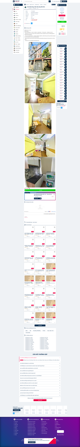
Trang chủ (27, 4)
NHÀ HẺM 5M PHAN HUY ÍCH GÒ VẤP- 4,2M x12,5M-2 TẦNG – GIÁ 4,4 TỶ (40, 233)
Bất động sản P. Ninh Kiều (29, 340)
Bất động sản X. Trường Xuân (30, 348)
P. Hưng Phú (16, 433)
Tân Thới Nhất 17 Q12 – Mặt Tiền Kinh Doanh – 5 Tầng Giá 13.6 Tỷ (39, 295)
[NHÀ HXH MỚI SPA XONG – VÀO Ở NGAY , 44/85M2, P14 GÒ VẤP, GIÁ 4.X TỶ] (29, 229)
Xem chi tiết (36, 198)
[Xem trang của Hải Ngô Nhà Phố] (25, 310)
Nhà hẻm (45, 4)
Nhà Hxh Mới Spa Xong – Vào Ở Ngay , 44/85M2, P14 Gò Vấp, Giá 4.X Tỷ (29, 233)
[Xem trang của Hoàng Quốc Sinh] (25, 236)
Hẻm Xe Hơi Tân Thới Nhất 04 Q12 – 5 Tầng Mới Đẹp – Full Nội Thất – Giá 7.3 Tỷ (39, 270)
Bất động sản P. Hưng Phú (29, 339)
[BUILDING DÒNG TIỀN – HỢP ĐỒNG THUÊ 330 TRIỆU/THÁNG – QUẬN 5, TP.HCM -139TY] (40, 242)
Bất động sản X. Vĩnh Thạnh (44, 348)
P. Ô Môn (15, 434)
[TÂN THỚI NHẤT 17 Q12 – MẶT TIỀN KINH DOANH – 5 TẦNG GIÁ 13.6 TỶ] (40, 291)
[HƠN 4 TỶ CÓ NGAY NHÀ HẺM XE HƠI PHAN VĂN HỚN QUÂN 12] (50, 242)
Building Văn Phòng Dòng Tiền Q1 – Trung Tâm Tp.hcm (39, 258)
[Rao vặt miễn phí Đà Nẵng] (62, 43)
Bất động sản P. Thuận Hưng (45, 343)
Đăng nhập (54, 211)
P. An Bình (15, 423)
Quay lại (54, 4)
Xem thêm (40, 325)
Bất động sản (37, 4)
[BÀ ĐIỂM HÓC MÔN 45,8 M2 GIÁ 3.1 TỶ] (29, 266)
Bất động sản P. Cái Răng (44, 338)
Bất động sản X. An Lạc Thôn (45, 344)
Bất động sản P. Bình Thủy (44, 337)
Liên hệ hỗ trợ (57, 428)
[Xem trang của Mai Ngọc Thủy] (47, 297)
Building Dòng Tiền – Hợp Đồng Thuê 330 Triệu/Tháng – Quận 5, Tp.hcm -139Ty (39, 246)
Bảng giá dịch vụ (57, 424)
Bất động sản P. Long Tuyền (44, 339)
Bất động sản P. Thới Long (44, 342)
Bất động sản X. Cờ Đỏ (29, 345)
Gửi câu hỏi (40, 400)
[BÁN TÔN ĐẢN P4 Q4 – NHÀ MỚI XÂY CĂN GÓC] (40, 315)
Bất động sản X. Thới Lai (29, 347)
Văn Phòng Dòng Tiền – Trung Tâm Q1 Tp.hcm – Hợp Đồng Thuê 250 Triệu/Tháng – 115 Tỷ (29, 258)
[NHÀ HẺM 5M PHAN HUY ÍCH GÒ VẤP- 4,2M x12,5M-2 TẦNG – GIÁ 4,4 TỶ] (40, 229)
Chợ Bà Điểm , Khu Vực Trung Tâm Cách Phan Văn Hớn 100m (50, 258)
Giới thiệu (56, 421)
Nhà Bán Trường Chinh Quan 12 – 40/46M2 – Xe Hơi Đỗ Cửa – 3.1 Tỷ (29, 246)
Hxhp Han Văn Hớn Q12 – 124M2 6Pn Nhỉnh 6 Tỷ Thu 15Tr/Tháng (39, 282)
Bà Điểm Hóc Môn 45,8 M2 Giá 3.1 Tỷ (29, 270)
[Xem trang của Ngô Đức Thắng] (25, 285)
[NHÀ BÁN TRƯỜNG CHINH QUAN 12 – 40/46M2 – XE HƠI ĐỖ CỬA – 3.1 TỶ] (29, 242)
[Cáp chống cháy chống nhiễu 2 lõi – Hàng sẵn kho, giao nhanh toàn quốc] (29, 196)
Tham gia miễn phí (32, 442)
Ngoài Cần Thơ (32, 4)
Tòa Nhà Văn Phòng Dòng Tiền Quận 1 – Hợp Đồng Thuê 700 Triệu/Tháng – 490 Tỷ (50, 270)
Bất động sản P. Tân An (44, 341)
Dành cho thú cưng (44, 431)
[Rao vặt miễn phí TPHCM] (62, 38)
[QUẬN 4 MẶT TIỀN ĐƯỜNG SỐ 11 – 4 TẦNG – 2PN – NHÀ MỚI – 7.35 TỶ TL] (50, 303)
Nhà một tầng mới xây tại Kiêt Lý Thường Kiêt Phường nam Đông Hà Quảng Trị (29, 295)
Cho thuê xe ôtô (44, 421)
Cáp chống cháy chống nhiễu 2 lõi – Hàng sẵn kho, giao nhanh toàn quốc (43, 195)
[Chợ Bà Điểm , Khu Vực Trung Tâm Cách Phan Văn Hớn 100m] (50, 254)
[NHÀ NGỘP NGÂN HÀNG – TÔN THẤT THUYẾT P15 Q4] (50, 315)
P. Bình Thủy (16, 424)
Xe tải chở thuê (44, 424)
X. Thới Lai (15, 428)
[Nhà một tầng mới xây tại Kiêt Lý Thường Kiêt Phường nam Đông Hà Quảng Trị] (29, 291)
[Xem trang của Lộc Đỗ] (36, 248)
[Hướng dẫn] (21, 1)
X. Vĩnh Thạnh (16, 430)
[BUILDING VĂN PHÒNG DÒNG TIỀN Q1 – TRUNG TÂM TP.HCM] (40, 254)
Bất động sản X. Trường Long (45, 347)
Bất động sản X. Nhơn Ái (44, 345)
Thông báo (56, 423)
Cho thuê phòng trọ (44, 423)
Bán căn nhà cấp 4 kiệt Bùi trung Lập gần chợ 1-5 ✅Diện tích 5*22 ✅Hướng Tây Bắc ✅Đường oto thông (29, 282)
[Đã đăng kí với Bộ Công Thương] (60, 432)
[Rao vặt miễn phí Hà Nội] (62, 40)
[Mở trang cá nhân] (59, 48)
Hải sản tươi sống (44, 427)
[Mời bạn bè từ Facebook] (61, 108)
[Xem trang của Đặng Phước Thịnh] (47, 310)
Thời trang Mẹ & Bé (44, 433)
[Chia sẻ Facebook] (31, 23)
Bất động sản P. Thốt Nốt (29, 343)
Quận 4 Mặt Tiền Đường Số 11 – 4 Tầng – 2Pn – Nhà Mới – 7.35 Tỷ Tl (50, 307)
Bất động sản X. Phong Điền (30, 346)
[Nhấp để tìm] (50, 1)
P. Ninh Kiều (16, 421)
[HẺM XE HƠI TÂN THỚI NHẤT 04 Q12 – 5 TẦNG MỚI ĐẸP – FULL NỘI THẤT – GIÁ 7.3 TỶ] (40, 266)
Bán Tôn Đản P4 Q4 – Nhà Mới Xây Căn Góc (39, 319)
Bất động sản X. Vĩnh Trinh (29, 349)
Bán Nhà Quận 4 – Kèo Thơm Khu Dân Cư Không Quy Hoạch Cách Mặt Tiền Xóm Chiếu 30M (29, 319)
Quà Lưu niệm (43, 430)
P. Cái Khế (15, 431)
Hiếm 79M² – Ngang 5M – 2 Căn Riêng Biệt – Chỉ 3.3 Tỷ (29, 307)
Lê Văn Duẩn (62, 12)
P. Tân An (15, 427)
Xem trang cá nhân (62, 15)
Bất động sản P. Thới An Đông (30, 342)
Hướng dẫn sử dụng (58, 427)
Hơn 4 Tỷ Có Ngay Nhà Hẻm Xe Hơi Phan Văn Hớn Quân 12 (50, 246)
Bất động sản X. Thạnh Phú (44, 346)
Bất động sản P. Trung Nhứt (29, 344)
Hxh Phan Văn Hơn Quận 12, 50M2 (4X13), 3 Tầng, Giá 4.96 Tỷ (50, 233)
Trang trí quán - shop (45, 428)
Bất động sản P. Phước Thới (29, 341)
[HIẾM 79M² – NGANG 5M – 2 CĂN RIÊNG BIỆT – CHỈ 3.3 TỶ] (29, 303)
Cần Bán (41, 4)
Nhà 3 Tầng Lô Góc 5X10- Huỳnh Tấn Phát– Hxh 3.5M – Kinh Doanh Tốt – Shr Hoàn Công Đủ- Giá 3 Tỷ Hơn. (50, 295)
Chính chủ (32, 18)
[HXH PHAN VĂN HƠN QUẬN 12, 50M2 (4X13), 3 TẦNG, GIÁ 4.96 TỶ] (50, 229)
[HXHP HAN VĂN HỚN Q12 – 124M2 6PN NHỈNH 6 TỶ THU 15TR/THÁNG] (40, 278)
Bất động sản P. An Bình (29, 337)
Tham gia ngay (62, 101)
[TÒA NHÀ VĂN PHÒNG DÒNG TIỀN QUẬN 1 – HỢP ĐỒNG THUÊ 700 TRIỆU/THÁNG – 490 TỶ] (50, 266)
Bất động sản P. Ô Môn (44, 340)
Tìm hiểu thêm (63, 105)
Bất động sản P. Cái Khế (29, 338)
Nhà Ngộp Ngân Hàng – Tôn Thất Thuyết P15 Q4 (50, 319)
